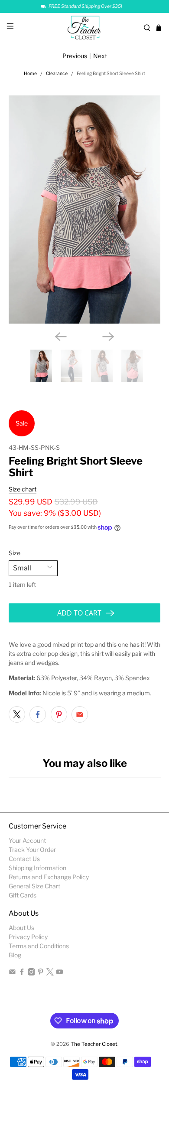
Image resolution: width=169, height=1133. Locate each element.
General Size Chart (34, 886)
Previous (74, 55)
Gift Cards (22, 895)
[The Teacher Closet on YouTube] (59, 973)
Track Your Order (32, 849)
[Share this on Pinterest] (59, 714)
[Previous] (60, 336)
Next (100, 55)
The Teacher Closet (94, 1044)
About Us (21, 927)
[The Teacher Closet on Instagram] (31, 973)
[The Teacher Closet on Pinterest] (40, 973)
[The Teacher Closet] (84, 28)
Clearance (57, 74)
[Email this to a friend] (80, 714)
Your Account (27, 840)
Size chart (22, 489)
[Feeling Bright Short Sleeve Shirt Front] (85, 209)
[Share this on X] (17, 714)
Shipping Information (37, 867)
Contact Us (24, 858)
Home (30, 74)
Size (14, 553)
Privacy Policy (28, 936)
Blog (15, 955)
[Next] (108, 336)
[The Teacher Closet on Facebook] (22, 973)
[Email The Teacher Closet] (12, 973)
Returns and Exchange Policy (49, 877)
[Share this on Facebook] (37, 714)
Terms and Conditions (39, 946)
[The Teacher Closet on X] (50, 973)
